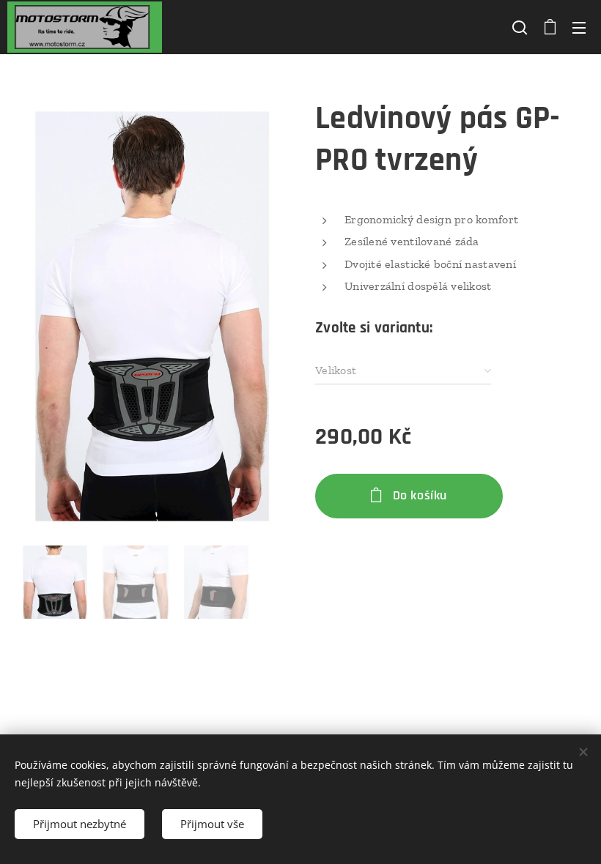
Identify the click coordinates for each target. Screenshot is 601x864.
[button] (520, 27)
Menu (579, 27)
